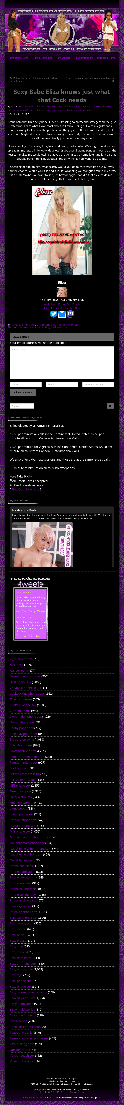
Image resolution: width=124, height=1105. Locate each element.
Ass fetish (16, 665)
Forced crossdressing (25, 774)
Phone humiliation (22, 872)
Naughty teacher (21, 860)
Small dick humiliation (25, 1027)
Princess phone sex (23, 900)
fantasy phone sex (23, 324)
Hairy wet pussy (21, 797)
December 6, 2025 (24, 617)
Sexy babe (67, 109)
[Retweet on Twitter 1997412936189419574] (24, 636)
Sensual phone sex (23, 918)
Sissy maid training (23, 1015)
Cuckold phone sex (23, 705)
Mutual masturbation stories (30, 837)
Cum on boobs (20, 711)
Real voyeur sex (20, 906)
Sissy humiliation (21, 1004)
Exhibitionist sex (21, 745)
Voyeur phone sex (22, 1061)
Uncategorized (20, 1050)
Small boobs (18, 1021)
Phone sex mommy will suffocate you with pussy (89, 78)
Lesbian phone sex (23, 820)
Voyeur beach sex (22, 1055)
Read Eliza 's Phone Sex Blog (62, 308)
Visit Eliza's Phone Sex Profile (62, 304)
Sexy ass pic (18, 929)
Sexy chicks (18, 952)
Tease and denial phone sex (29, 1038)
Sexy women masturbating (28, 992)
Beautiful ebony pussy (25, 676)
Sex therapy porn (22, 923)
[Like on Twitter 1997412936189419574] (31, 636)
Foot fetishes (19, 768)
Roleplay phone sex (23, 912)
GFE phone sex (104, 106)
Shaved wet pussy (22, 998)
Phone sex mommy (23, 877)
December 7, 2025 (24, 592)
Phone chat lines (34, 109)
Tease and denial (21, 1032)
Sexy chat (16, 946)
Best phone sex (27, 106)
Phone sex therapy (23, 895)
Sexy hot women (21, 969)
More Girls (95, 58)
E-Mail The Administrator (33, 1097)
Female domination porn (27, 757)
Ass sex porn (19, 670)
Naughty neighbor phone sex (30, 849)
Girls (18, 58)
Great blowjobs (20, 791)
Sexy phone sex (20, 986)
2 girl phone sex (21, 659)
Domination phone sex (26, 716)
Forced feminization (24, 780)
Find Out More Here (25, 489)
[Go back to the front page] (62, 30)
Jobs (83, 1092)
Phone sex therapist (24, 889)
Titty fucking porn (22, 1044)
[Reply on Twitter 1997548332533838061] (18, 611)
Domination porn (22, 722)
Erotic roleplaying (22, 739)
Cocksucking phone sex (26, 693)
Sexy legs (16, 975)
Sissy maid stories (22, 1009)
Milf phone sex (20, 831)
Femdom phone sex (24, 762)
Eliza (13, 106)
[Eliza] (62, 292)
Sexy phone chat (21, 981)
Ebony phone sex (22, 728)
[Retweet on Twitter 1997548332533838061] (24, 611)
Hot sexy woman (16, 109)
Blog (42, 58)
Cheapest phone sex (46, 106)
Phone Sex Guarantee (70, 1092)
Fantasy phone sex (85, 106)
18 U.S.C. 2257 (53, 1092)
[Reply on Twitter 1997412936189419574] (18, 636)
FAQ (63, 58)
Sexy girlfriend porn (84, 109)
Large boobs (18, 808)
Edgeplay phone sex (24, 734)
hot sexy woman (67, 324)
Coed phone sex (66, 106)
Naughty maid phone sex (27, 843)
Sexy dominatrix (21, 958)
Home (42, 1092)
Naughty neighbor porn (26, 854)
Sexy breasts (18, 941)
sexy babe (36, 327)
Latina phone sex (21, 814)
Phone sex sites (53, 109)
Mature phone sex (22, 826)
